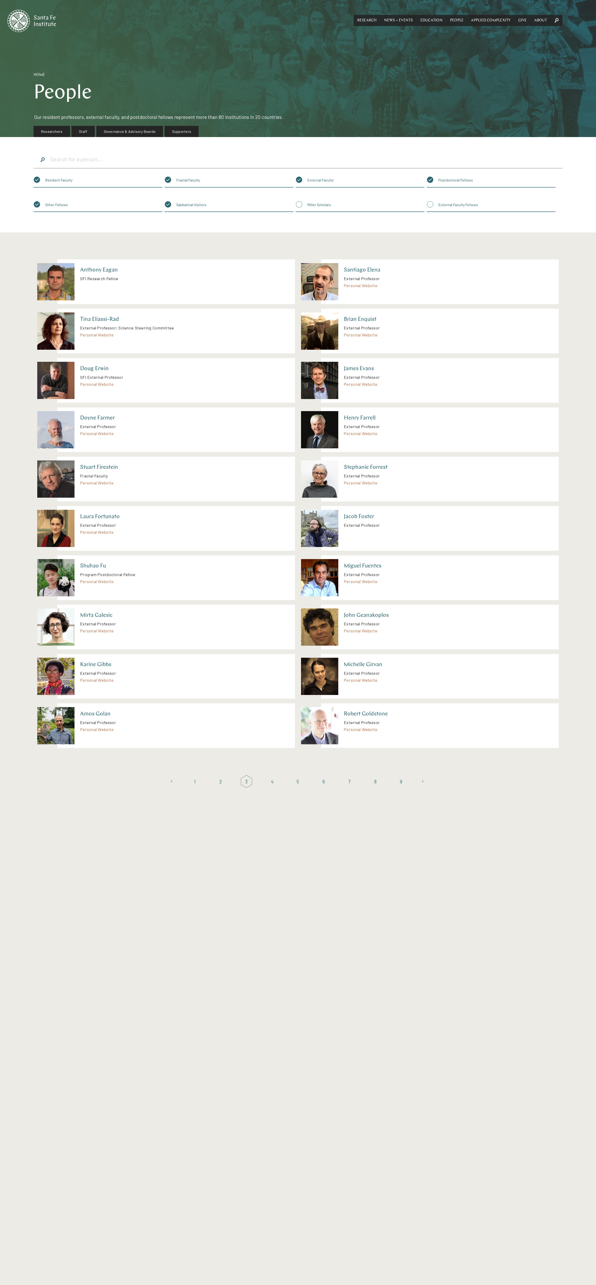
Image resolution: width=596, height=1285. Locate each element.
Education (431, 20)
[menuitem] (52, 131)
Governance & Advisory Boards (130, 131)
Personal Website (360, 285)
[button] (367, 20)
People (457, 20)
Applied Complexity (491, 20)
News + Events (398, 20)
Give (522, 20)
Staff (83, 131)
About (540, 20)
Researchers (52, 131)
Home (39, 75)
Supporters (181, 131)
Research (367, 20)
